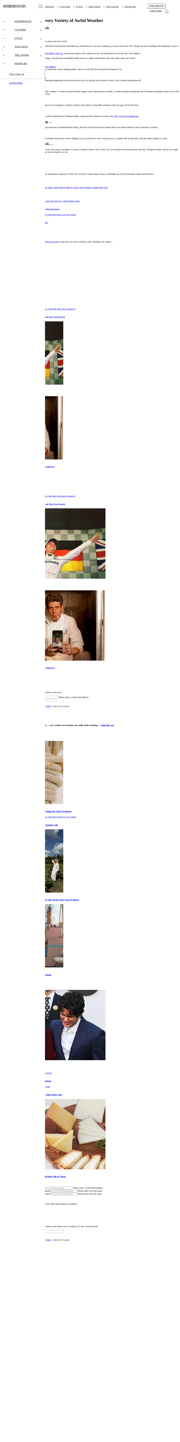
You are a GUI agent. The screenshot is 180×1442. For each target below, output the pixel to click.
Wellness (94, 7)
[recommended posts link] (52, 1059)
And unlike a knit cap (53, 53)
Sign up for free (52, 242)
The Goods (112, 7)
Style (79, 7)
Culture (65, 7)
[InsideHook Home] (14, 6)
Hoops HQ (130, 7)
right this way (107, 725)
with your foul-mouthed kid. (126, 116)
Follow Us (156, 6)
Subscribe (156, 11)
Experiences (46, 7)
